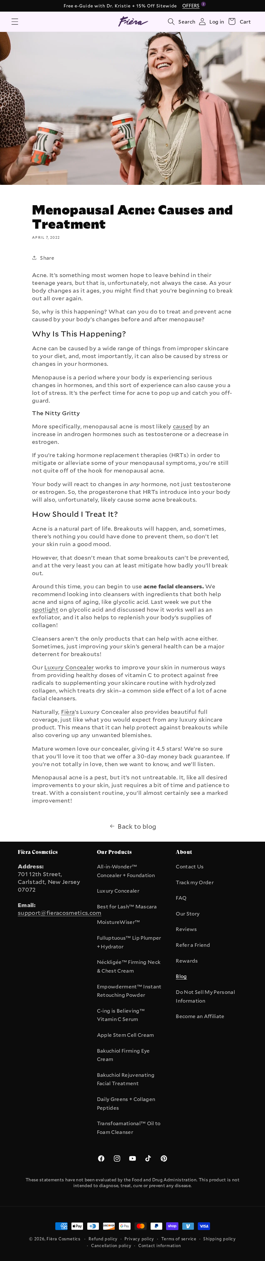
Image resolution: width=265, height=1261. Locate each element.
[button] (15, 21)
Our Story (187, 913)
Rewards (187, 960)
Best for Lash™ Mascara (127, 906)
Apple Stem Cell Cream (125, 1035)
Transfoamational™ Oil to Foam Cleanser (129, 1127)
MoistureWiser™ (118, 922)
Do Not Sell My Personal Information (205, 996)
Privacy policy (139, 1238)
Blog (181, 976)
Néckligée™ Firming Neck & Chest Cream (129, 966)
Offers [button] (191, 5)
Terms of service (178, 1238)
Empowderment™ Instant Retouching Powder (129, 990)
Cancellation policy (111, 1245)
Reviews (186, 929)
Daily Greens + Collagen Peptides (126, 1103)
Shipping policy (219, 1238)
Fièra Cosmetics (63, 1238)
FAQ (181, 898)
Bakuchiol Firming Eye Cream (123, 1055)
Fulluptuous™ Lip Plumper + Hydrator (129, 942)
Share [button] (47, 258)
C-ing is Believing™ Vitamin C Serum (121, 1015)
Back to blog (137, 826)
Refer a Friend (193, 945)
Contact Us (190, 866)
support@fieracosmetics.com (59, 912)
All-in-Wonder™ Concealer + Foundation (126, 870)
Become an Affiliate (200, 1016)
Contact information (159, 1245)
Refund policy (103, 1238)
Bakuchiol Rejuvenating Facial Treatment (125, 1079)
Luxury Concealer (118, 890)
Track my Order (195, 882)
